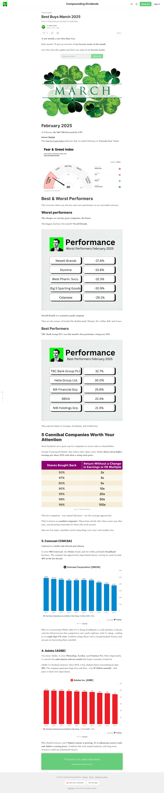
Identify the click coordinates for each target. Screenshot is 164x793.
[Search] (131, 4)
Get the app (93, 783)
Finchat (51, 137)
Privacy (85, 777)
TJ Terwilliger (52, 25)
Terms (91, 777)
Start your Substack (76, 783)
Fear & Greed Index (55, 141)
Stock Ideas (46, 13)
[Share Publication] (136, 4)
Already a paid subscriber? (82, 764)
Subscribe (145, 4)
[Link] (38, 125)
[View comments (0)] (52, 33)
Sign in (157, 4)
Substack (71, 788)
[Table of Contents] (2, 396)
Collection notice (101, 777)
